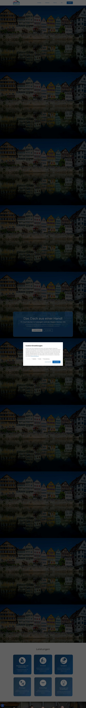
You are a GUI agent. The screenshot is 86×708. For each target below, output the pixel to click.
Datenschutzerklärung (34, 356)
